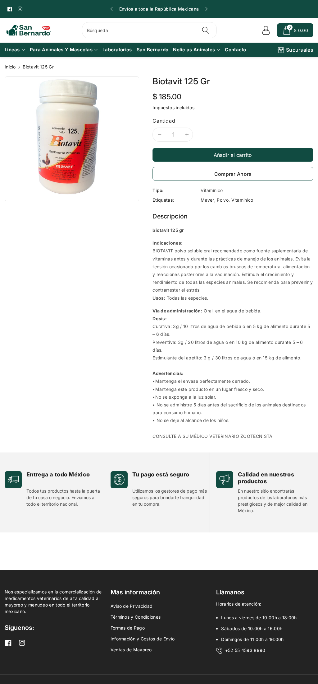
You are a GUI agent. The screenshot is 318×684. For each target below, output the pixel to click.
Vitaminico (242, 200)
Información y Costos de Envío (143, 638)
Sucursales (299, 50)
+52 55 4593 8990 (245, 650)
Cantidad (163, 121)
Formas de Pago (128, 627)
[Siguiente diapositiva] (206, 9)
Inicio (10, 66)
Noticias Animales (194, 50)
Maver (207, 200)
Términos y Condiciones (136, 617)
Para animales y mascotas (61, 50)
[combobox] (149, 30)
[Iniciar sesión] (266, 30)
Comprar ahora (233, 174)
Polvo (223, 200)
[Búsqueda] (205, 30)
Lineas (12, 50)
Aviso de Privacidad (132, 606)
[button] (295, 30)
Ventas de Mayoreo (131, 649)
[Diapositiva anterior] (111, 9)
